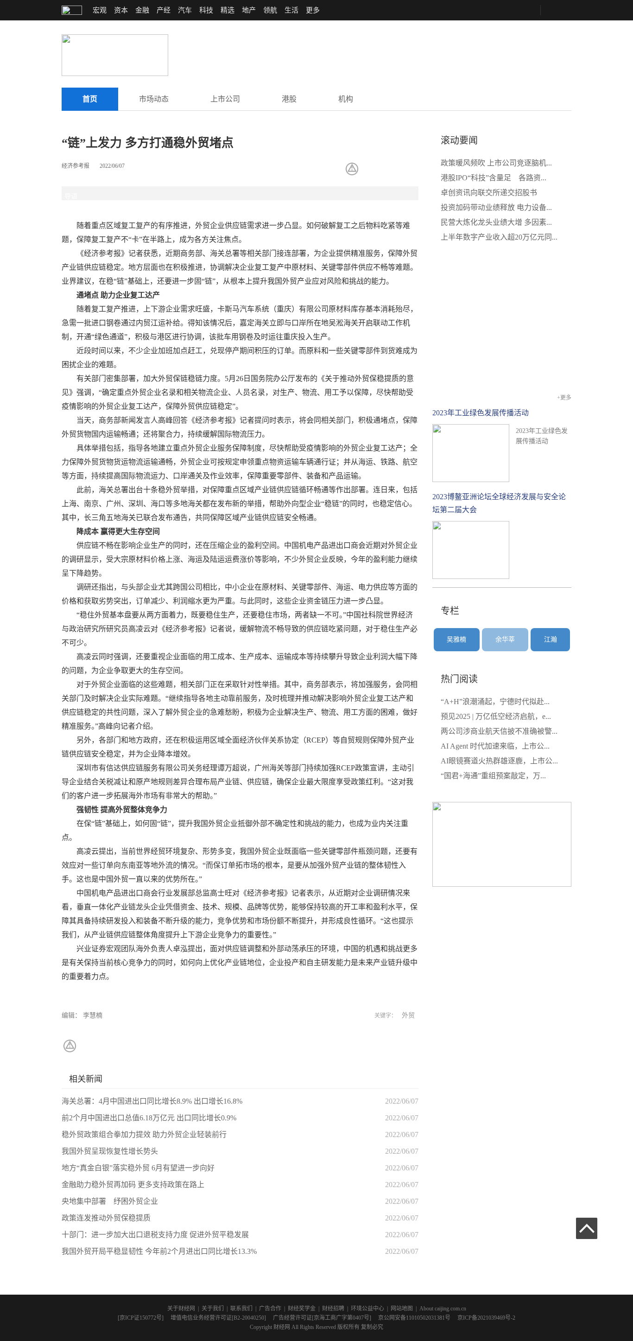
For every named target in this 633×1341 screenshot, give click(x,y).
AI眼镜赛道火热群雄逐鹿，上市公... (499, 761)
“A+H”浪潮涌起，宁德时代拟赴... (495, 701)
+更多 (564, 397)
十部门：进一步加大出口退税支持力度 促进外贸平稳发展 (155, 1235)
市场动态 (154, 99)
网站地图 (402, 1308)
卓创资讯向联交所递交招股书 (489, 193)
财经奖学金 (302, 1308)
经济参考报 (75, 166)
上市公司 (225, 99)
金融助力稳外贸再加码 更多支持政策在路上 (133, 1184)
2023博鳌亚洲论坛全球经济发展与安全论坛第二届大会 (499, 503)
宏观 (100, 10)
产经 (164, 10)
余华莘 (505, 639)
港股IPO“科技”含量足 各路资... (493, 178)
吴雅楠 (456, 639)
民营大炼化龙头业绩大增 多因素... (496, 222)
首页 (89, 99)
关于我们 (213, 1308)
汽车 (185, 10)
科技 (206, 10)
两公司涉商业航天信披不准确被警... (499, 731)
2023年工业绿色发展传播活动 (480, 413)
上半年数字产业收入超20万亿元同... (499, 237)
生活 (291, 10)
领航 (270, 10)
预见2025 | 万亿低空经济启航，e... (496, 716)
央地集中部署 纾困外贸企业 (110, 1201)
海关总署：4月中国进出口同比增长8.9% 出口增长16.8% (152, 1101)
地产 (249, 10)
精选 (227, 10)
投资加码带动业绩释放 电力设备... (496, 207)
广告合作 (270, 1308)
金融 (142, 10)
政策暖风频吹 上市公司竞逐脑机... (496, 163)
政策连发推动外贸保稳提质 (106, 1218)
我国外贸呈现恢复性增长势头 (110, 1151)
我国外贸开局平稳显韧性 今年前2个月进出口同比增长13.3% (159, 1251)
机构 (345, 99)
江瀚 (550, 639)
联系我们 (241, 1308)
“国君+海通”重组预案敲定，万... (493, 776)
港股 (289, 99)
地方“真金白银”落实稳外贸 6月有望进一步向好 (138, 1168)
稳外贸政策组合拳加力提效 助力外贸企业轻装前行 (144, 1134)
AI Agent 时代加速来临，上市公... (495, 746)
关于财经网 (181, 1308)
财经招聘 (333, 1308)
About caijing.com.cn (442, 1308)
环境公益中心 (367, 1308)
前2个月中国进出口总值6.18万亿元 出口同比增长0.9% (149, 1118)
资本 (121, 10)
